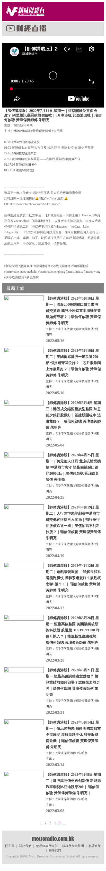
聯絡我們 (55, 850)
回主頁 (9, 846)
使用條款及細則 (47, 846)
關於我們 (25, 846)
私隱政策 (95, 846)
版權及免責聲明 (73, 846)
